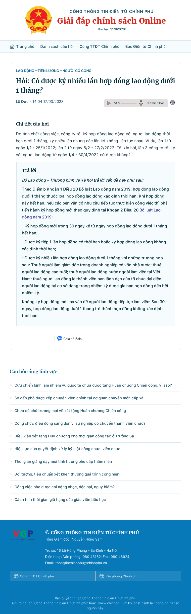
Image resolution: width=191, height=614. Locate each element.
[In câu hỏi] (172, 103)
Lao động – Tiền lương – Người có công (54, 70)
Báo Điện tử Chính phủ (145, 46)
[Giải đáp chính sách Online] (23, 548)
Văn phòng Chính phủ (122, 576)
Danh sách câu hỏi (57, 46)
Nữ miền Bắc (155, 103)
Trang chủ (25, 46)
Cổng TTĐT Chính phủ (99, 46)
